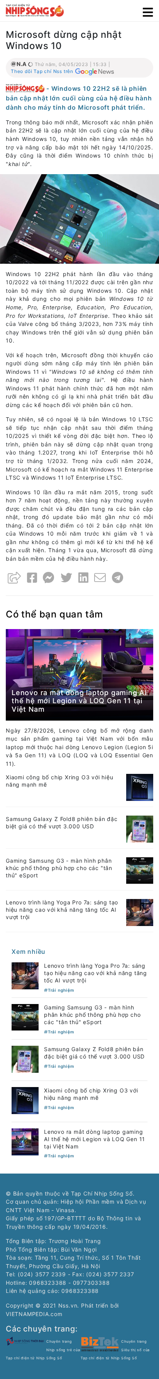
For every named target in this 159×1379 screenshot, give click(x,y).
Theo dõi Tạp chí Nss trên (42, 71)
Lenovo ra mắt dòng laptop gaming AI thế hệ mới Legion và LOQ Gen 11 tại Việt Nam (79, 701)
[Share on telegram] (117, 578)
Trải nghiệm (61, 990)
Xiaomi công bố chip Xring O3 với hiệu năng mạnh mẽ (91, 1094)
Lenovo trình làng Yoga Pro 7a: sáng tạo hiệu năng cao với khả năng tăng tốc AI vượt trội (62, 909)
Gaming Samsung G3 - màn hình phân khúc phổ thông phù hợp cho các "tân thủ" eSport (59, 868)
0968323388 (80, 1290)
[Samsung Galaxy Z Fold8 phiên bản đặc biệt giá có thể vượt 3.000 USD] (139, 828)
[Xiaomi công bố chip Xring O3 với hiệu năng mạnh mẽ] (139, 787)
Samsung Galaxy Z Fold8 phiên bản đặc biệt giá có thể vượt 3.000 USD (62, 822)
